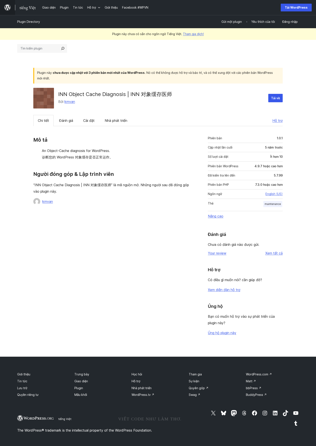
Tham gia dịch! (193, 34)
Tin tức (22, 381)
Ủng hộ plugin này (222, 333)
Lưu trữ (22, 388)
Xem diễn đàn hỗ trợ (224, 290)
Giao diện (81, 381)
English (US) (274, 194)
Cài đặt (89, 120)
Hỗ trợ (277, 120)
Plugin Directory (28, 21)
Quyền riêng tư (27, 394)
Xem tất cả (274, 253)
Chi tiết (43, 120)
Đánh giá (66, 120)
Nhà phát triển (116, 120)
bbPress (253, 388)
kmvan (69, 101)
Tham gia (195, 374)
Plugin (78, 388)
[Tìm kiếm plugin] (62, 48)
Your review (217, 253)
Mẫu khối (80, 394)
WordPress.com (259, 374)
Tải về (275, 98)
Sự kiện (194, 381)
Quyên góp (199, 388)
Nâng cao (215, 216)
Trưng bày (81, 374)
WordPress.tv (143, 394)
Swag (194, 394)
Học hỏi (137, 374)
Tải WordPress (296, 7)
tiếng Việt (64, 419)
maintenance (273, 204)
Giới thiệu (23, 374)
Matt (251, 381)
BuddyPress (256, 394)
